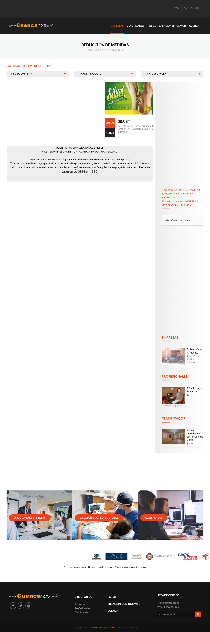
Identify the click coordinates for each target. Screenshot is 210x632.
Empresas (170, 337)
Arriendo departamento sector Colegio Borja (195, 435)
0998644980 (87, 171)
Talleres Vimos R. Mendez (195, 351)
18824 (110, 132)
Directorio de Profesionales (99, 517)
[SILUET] (129, 98)
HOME (175, 7)
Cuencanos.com (180, 220)
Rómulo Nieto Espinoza (194, 390)
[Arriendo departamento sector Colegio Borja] (173, 436)
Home (89, 50)
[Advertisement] (68, 9)
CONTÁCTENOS (192, 7)
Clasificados (173, 418)
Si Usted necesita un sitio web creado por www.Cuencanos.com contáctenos (105, 567)
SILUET (124, 121)
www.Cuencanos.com (104, 627)
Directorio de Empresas (110, 50)
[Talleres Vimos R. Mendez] (173, 356)
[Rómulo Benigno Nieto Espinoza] (173, 395)
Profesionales (175, 376)
